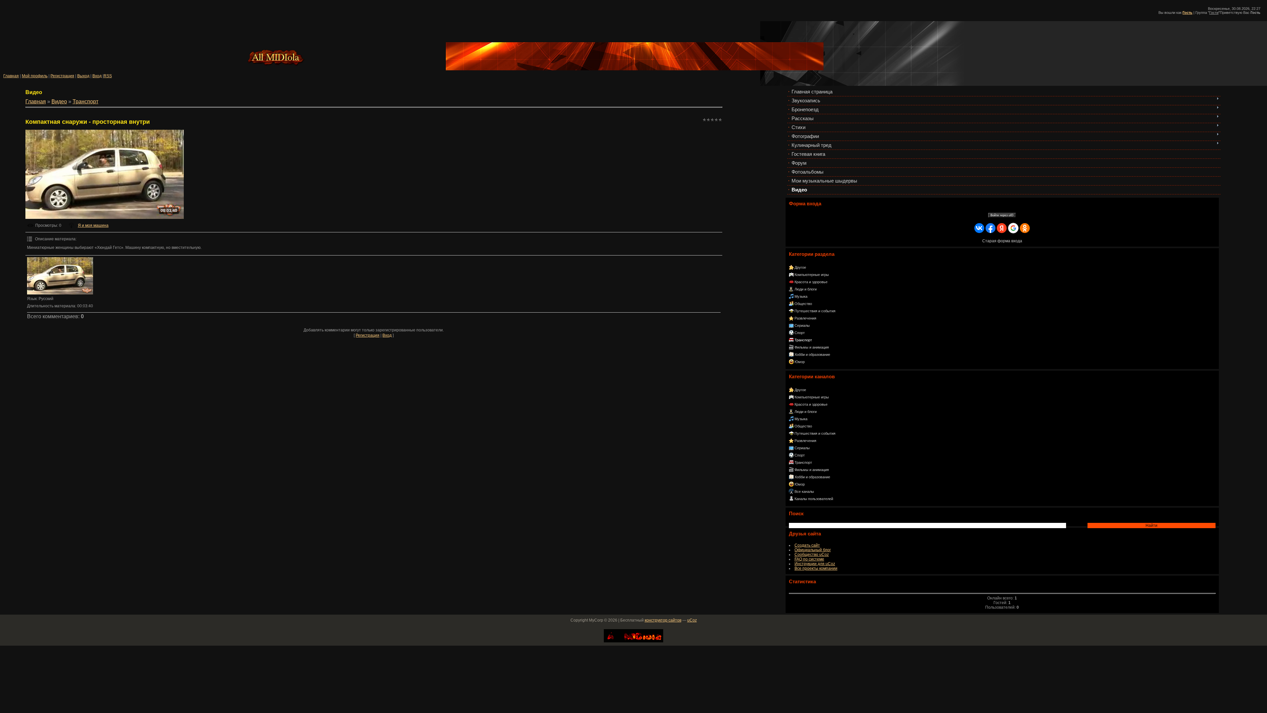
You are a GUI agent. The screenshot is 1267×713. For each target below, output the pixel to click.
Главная (11, 76)
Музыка (801, 296)
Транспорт (803, 340)
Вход (97, 76)
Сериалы (802, 325)
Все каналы (804, 491)
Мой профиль (35, 76)
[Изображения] (60, 275)
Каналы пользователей (814, 499)
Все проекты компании (816, 568)
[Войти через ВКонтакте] (979, 228)
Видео (59, 101)
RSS (108, 76)
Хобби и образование (812, 354)
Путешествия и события (815, 311)
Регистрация (62, 76)
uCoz (692, 620)
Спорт (800, 333)
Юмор (800, 362)
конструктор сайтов (663, 620)
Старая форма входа (1002, 241)
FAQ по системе (809, 559)
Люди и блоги (806, 289)
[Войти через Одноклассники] (1025, 228)
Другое (800, 267)
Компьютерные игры (812, 275)
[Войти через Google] (1013, 228)
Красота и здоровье (811, 282)
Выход (83, 76)
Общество (803, 304)
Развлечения (805, 318)
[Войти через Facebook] (990, 228)
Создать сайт (807, 545)
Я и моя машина (93, 225)
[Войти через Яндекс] (1002, 228)
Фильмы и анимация (812, 347)
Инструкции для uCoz (815, 563)
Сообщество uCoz (812, 554)
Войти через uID (1002, 215)
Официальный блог (813, 550)
